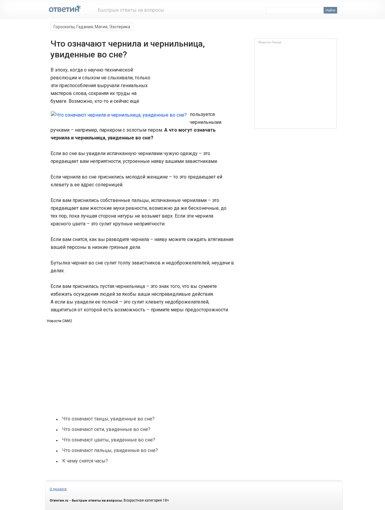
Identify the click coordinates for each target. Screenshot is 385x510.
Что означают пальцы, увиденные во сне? (110, 450)
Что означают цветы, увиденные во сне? (108, 440)
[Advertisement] (192, 88)
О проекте (58, 489)
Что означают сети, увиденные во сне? (106, 429)
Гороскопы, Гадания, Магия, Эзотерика (92, 26)
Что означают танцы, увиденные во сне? (108, 419)
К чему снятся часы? (85, 461)
